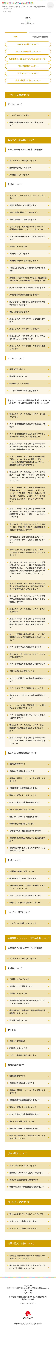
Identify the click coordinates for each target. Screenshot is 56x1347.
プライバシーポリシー (28, 1303)
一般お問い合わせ (40, 37)
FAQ (16, 37)
